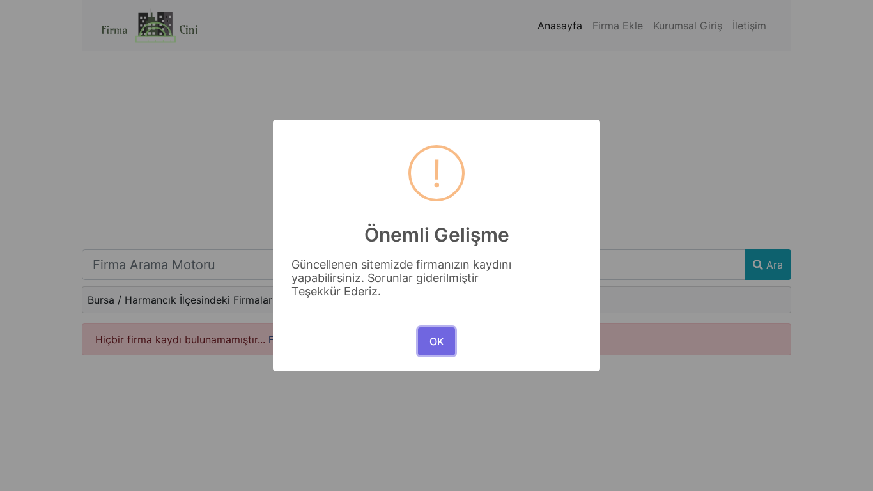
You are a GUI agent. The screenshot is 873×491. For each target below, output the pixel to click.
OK (436, 341)
